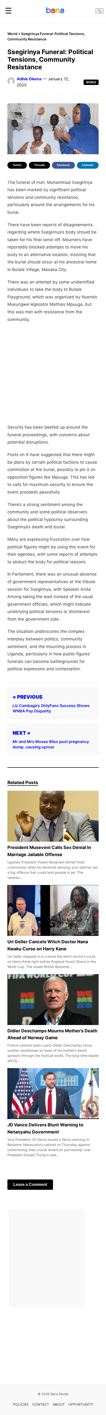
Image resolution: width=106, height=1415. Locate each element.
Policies (21, 1404)
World (12, 34)
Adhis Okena (29, 78)
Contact (40, 1404)
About (59, 1404)
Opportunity (80, 1404)
